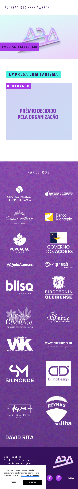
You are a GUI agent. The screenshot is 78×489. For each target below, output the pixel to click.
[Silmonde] (19, 373)
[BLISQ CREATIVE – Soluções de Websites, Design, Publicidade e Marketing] (71, 477)
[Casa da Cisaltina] (19, 317)
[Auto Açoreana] (19, 265)
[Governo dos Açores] (58, 243)
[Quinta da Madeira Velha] (58, 317)
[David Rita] (19, 437)
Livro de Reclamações (17, 463)
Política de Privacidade (19, 460)
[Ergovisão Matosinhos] (58, 265)
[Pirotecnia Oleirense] (58, 287)
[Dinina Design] (58, 373)
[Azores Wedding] (19, 412)
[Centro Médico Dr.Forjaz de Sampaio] (19, 194)
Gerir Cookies (12, 457)
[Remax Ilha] (58, 412)
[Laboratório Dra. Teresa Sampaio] (58, 194)
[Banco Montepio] (58, 217)
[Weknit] (19, 343)
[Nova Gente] (58, 343)
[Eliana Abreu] (19, 217)
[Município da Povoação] (19, 243)
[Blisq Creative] (19, 287)
